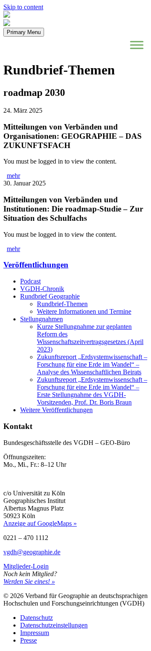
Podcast (30, 281)
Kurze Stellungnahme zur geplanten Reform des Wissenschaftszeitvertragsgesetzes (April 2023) (90, 338)
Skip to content (23, 7)
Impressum (34, 632)
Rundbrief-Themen (62, 303)
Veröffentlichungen (35, 264)
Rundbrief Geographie (50, 296)
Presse (28, 640)
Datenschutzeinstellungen (54, 625)
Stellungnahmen (41, 319)
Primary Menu (24, 32)
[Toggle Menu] (136, 45)
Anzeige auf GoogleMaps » (40, 523)
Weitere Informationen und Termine (84, 311)
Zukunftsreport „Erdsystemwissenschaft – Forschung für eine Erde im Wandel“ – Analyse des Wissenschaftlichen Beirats (92, 364)
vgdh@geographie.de (31, 552)
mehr (13, 175)
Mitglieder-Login (26, 566)
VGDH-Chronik (42, 288)
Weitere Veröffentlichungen (56, 409)
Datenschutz (36, 617)
